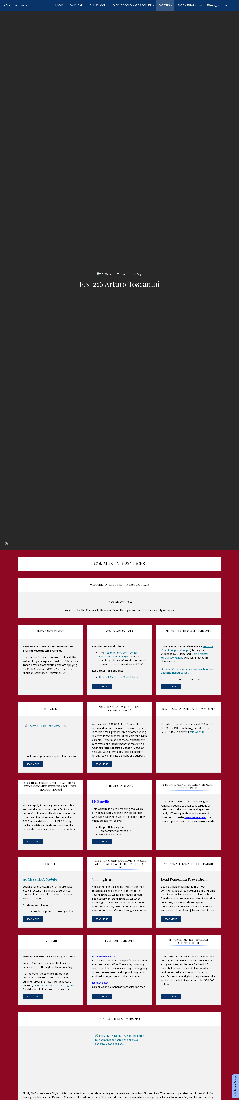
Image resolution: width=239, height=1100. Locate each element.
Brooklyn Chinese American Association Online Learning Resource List (188, 670)
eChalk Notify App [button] (235, 1086)
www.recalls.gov (195, 817)
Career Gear (100, 982)
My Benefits (100, 801)
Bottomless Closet (104, 956)
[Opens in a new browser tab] (50, 733)
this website (197, 732)
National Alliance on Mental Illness (119, 677)
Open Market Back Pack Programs (54, 985)
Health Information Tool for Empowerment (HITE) (118, 654)
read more (102, 686)
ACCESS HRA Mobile (40, 879)
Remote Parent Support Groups (187, 648)
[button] (6, 543)
